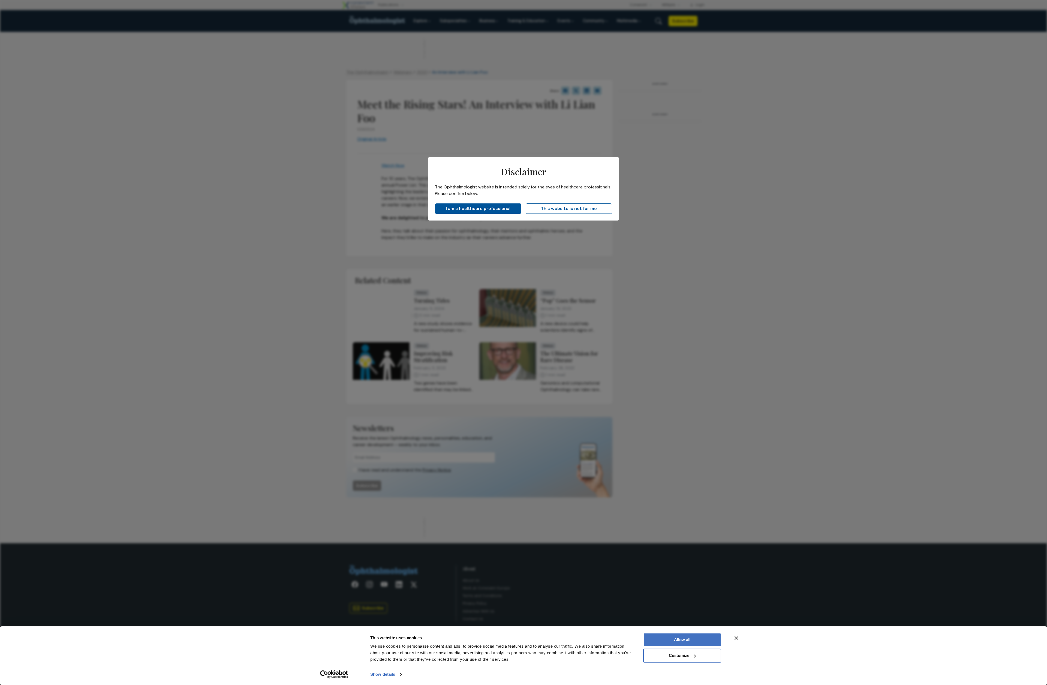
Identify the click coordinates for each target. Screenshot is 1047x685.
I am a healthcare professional (478, 208)
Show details (382, 674)
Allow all (682, 639)
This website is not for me (569, 208)
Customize (679, 655)
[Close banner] (736, 638)
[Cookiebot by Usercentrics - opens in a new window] (334, 674)
